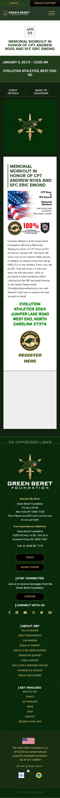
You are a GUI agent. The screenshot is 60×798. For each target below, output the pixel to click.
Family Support (30, 660)
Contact (30, 717)
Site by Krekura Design (30, 792)
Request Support (45, 3)
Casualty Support (30, 645)
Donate (14, 3)
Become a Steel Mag (30, 722)
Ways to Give (30, 692)
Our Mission (30, 640)
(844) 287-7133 (34, 545)
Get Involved (29, 702)
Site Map (20, 766)
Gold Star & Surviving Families (30, 665)
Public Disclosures (30, 675)
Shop (30, 712)
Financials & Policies (30, 670)
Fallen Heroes (30, 630)
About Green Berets (30, 635)
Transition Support (30, 655)
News (30, 707)
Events (30, 697)
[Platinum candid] (30, 775)
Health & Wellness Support (30, 650)
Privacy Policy (35, 766)
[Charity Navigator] (21, 775)
